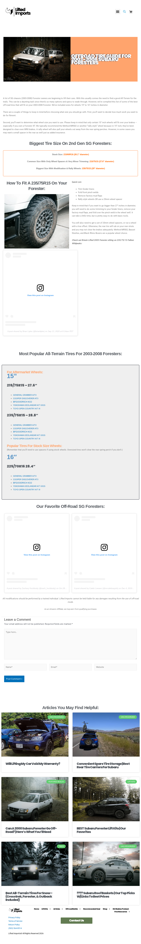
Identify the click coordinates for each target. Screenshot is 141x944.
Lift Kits (45, 909)
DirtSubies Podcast (121, 909)
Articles (56, 909)
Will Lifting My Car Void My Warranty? (33, 764)
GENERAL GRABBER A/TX (25, 395)
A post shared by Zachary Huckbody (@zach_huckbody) (31, 588)
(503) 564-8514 (15, 928)
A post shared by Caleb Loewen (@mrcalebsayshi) (96, 588)
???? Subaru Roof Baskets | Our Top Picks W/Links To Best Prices (106, 895)
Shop (105, 909)
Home (36, 909)
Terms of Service (15, 921)
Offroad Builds (72, 909)
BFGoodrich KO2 (22, 402)
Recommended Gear (91, 909)
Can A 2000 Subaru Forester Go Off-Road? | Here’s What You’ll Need (31, 830)
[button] (117, 11)
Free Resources (120, 912)
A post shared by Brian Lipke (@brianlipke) (26, 331)
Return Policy (14, 925)
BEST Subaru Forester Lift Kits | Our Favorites (101, 830)
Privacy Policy (14, 917)
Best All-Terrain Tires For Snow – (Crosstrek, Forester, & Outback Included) (29, 896)
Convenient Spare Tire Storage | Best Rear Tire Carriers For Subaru (103, 765)
